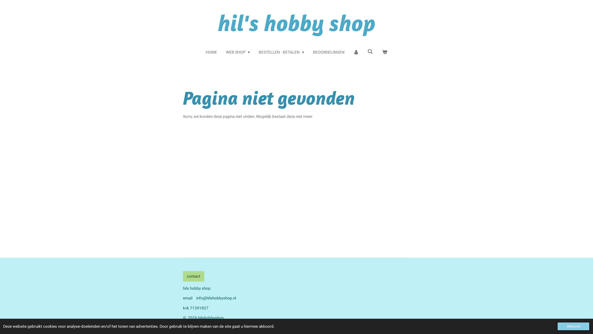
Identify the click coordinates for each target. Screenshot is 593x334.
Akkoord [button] (573, 326)
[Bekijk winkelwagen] (385, 52)
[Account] (356, 52)
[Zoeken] (370, 51)
